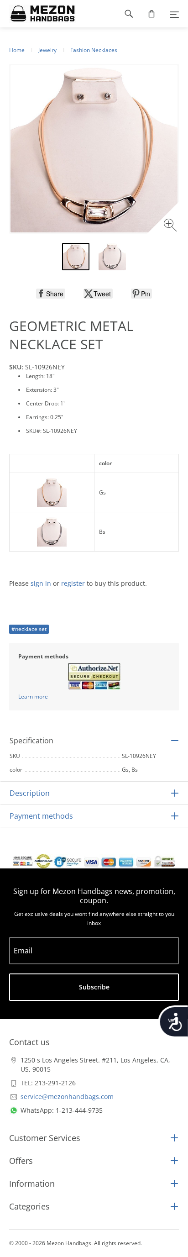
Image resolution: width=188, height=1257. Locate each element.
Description (30, 793)
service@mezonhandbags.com (67, 1096)
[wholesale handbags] (38, 14)
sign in (41, 583)
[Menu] (174, 13)
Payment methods (41, 816)
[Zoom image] (171, 226)
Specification (31, 741)
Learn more (33, 696)
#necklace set (29, 629)
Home (17, 50)
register (73, 583)
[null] (50, 294)
